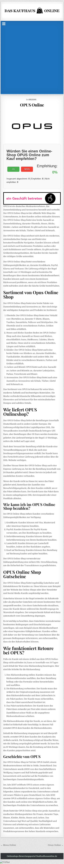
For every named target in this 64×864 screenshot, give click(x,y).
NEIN (27, 169)
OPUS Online (32, 105)
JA (13, 169)
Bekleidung (32, 99)
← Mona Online (8, 845)
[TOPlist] (5, 862)
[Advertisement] (32, 60)
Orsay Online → (55, 845)
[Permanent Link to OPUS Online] (32, 126)
